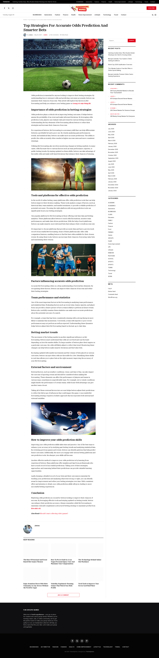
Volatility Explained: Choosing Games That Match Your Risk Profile (62, 586)
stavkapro (113, 88)
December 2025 (113, 149)
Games (45, 35)
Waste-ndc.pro (114, 114)
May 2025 (111, 170)
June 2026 (111, 131)
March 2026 (111, 140)
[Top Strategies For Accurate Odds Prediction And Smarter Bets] (63, 65)
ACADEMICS (111, 205)
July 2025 (111, 164)
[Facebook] (17, 100)
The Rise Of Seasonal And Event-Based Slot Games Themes (35, 561)
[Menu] (155, 15)
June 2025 (111, 167)
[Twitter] (17, 104)
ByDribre (112, 108)
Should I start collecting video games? (54, 513)
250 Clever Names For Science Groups (122, 110)
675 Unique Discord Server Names (121, 98)
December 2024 (113, 185)
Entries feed (111, 291)
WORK (110, 276)
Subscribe (151, 8)
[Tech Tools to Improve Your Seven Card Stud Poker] (90, 574)
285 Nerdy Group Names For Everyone (122, 116)
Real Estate (111, 256)
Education (111, 217)
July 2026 (111, 129)
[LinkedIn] (17, 108)
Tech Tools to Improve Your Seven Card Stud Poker (88, 585)
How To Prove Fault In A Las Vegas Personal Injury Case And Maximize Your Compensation (63, 562)
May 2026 (111, 134)
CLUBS (110, 214)
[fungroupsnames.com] (79, 8)
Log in (110, 288)
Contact (152, 2)
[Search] (153, 15)
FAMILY (110, 220)
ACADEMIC (111, 202)
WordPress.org (112, 297)
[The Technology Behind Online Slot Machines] (90, 550)
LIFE (109, 247)
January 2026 (112, 146)
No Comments (55, 35)
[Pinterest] (17, 112)
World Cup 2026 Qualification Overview (120, 64)
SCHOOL (110, 258)
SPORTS (110, 261)
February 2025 (112, 179)
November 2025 (113, 152)
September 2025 (113, 158)
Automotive (89, 2)
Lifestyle (130, 2)
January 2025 (112, 182)
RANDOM (111, 253)
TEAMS (110, 267)
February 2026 (112, 143)
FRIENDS (110, 232)
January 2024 (112, 190)
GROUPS (110, 238)
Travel (146, 2)
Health (110, 2)
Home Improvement (120, 2)
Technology (138, 2)
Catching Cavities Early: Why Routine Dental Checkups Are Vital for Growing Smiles (36, 2)
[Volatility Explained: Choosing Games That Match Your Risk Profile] (63, 574)
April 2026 (111, 137)
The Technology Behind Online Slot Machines (89, 561)
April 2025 (111, 173)
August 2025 (112, 161)
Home (25, 19)
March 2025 (111, 176)
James (31, 35)
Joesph (112, 96)
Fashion (97, 2)
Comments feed (113, 294)
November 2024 (113, 187)
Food (109, 229)
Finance (103, 2)
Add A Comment (63, 595)
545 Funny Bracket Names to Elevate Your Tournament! (122, 91)
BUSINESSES (79, 2)
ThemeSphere (90, 651)
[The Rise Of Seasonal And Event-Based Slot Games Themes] (35, 550)
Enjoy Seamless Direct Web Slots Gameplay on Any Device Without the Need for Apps (35, 586)
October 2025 (112, 155)
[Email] (17, 117)
